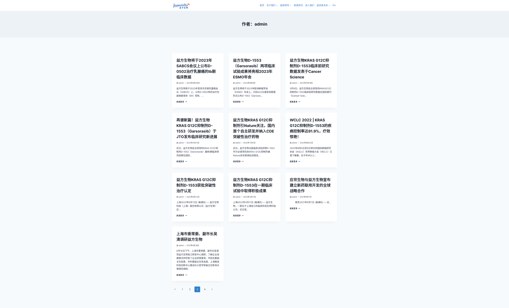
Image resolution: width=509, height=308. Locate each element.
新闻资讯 (298, 5)
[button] (277, 5)
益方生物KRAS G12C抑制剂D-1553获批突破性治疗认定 (196, 185)
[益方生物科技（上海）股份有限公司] (181, 6)
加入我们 (309, 5)
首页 (262, 5)
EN (334, 5)
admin (181, 83)
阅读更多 (181, 102)
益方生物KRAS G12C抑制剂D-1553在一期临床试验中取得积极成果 (252, 185)
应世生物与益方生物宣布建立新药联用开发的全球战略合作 (310, 185)
